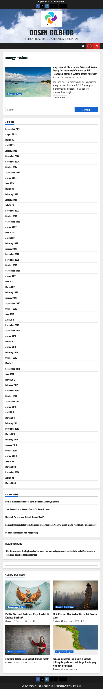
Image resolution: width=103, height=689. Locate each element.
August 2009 (11, 455)
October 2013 (11, 357)
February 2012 (11, 385)
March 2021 (10, 287)
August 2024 (10, 178)
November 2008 (12, 472)
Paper (19, 94)
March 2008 (10, 483)
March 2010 (10, 434)
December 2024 (12, 156)
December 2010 (12, 428)
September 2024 (12, 172)
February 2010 (11, 439)
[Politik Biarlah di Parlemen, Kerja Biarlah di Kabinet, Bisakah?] (27, 595)
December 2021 (12, 254)
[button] (5, 46)
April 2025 (9, 145)
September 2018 (12, 330)
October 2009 (11, 450)
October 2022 (11, 216)
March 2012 (10, 379)
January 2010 (11, 445)
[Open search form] (83, 46)
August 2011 (10, 406)
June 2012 (9, 374)
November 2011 (12, 390)
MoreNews (61, 685)
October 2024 (11, 167)
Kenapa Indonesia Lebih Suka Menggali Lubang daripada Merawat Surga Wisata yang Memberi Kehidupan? (51, 524)
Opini (23, 607)
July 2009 (9, 461)
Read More (61, 98)
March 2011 (10, 417)
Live (96, 46)
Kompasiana (13, 607)
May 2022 (9, 232)
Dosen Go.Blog (51, 32)
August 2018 (10, 336)
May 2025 (9, 139)
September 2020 (12, 303)
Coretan (11, 94)
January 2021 (11, 297)
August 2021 (10, 276)
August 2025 (10, 134)
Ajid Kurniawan (12, 551)
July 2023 (9, 205)
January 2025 (11, 150)
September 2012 (12, 368)
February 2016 (11, 352)
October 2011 (11, 396)
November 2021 (12, 259)
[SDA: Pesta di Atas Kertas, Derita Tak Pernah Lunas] (75, 595)
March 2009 (10, 466)
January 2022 (11, 248)
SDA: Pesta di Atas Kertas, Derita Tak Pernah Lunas (27, 509)
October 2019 (11, 308)
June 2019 (9, 314)
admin (57, 77)
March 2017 (10, 341)
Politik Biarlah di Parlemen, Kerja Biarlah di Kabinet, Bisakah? (32, 501)
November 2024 (12, 161)
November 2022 (12, 210)
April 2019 (9, 319)
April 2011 (9, 412)
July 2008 (9, 477)
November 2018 (12, 325)
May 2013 (9, 363)
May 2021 (9, 281)
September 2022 (12, 221)
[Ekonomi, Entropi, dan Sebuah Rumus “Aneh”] (27, 640)
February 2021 (11, 292)
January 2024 (11, 199)
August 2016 (10, 346)
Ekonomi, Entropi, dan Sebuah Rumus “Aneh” (24, 517)
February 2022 (11, 243)
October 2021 (11, 265)
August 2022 (10, 227)
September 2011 (12, 401)
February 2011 (11, 423)
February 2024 (11, 194)
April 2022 (9, 237)
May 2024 (9, 188)
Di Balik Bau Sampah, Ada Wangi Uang (21, 532)
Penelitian (68, 607)
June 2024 (9, 183)
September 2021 (12, 270)
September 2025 (12, 129)
